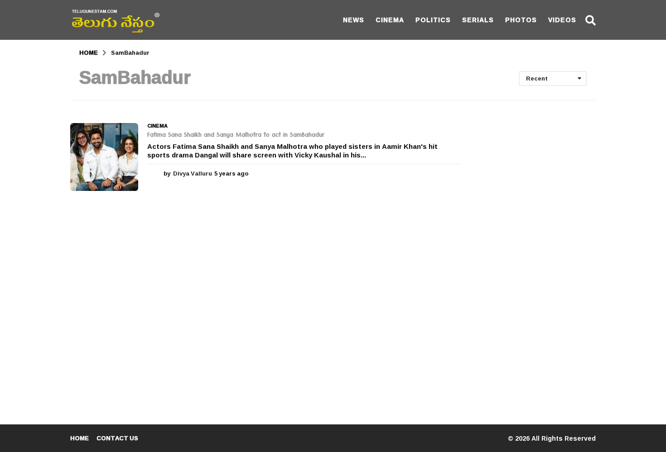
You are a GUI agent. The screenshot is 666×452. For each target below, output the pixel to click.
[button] (590, 20)
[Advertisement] (535, 259)
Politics (433, 20)
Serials (478, 20)
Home (79, 438)
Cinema (390, 20)
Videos (562, 20)
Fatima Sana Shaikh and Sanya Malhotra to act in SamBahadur (235, 135)
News (353, 20)
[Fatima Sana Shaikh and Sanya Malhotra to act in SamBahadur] (104, 157)
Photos (521, 20)
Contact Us (117, 438)
